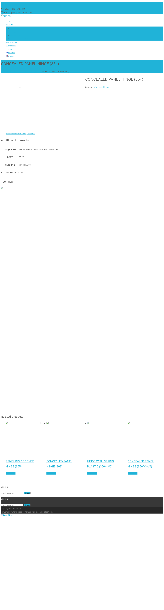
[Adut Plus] (6, 16)
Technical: (31, 133)
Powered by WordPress (11, 512)
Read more (10, 473)
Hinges (13, 32)
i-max (33, 512)
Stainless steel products (20, 39)
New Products (11, 42)
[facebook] (7, 3)
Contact (9, 49)
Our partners (11, 46)
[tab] (16, 133)
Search (27, 493)
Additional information (16, 133)
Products (9, 25)
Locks (13, 28)
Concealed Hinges (102, 87)
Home (8, 21)
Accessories (15, 35)
